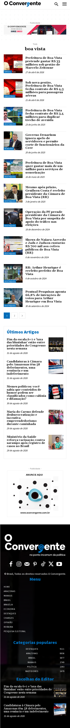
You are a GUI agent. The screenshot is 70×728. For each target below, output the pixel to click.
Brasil (7, 72)
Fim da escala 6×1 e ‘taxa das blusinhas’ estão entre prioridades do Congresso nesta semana (26, 344)
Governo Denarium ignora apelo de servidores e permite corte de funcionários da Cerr (44, 141)
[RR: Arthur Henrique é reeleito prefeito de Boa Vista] (13, 273)
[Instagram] (19, 564)
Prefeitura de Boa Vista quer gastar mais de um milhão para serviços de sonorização (44, 167)
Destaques (9, 124)
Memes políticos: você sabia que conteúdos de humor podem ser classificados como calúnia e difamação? (26, 393)
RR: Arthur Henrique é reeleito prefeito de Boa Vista (44, 271)
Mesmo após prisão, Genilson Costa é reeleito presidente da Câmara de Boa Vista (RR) (45, 192)
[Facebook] (11, 564)
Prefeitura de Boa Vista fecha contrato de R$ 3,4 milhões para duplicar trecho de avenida (44, 115)
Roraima (8, 149)
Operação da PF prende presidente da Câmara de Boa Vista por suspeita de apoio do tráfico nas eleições (45, 218)
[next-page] (22, 316)
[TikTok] (43, 564)
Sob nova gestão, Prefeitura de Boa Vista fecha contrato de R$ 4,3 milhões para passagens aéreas (44, 89)
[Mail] (27, 564)
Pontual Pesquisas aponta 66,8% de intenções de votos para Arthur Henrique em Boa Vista (45, 296)
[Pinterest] (35, 564)
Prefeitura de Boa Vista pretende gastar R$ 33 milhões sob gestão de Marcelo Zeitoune (43, 63)
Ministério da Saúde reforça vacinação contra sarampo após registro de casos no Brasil (26, 441)
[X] (51, 564)
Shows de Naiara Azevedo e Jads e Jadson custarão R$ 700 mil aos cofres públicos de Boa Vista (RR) (45, 246)
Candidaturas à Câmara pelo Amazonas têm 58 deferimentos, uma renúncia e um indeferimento (24, 368)
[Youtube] (59, 564)
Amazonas (9, 96)
